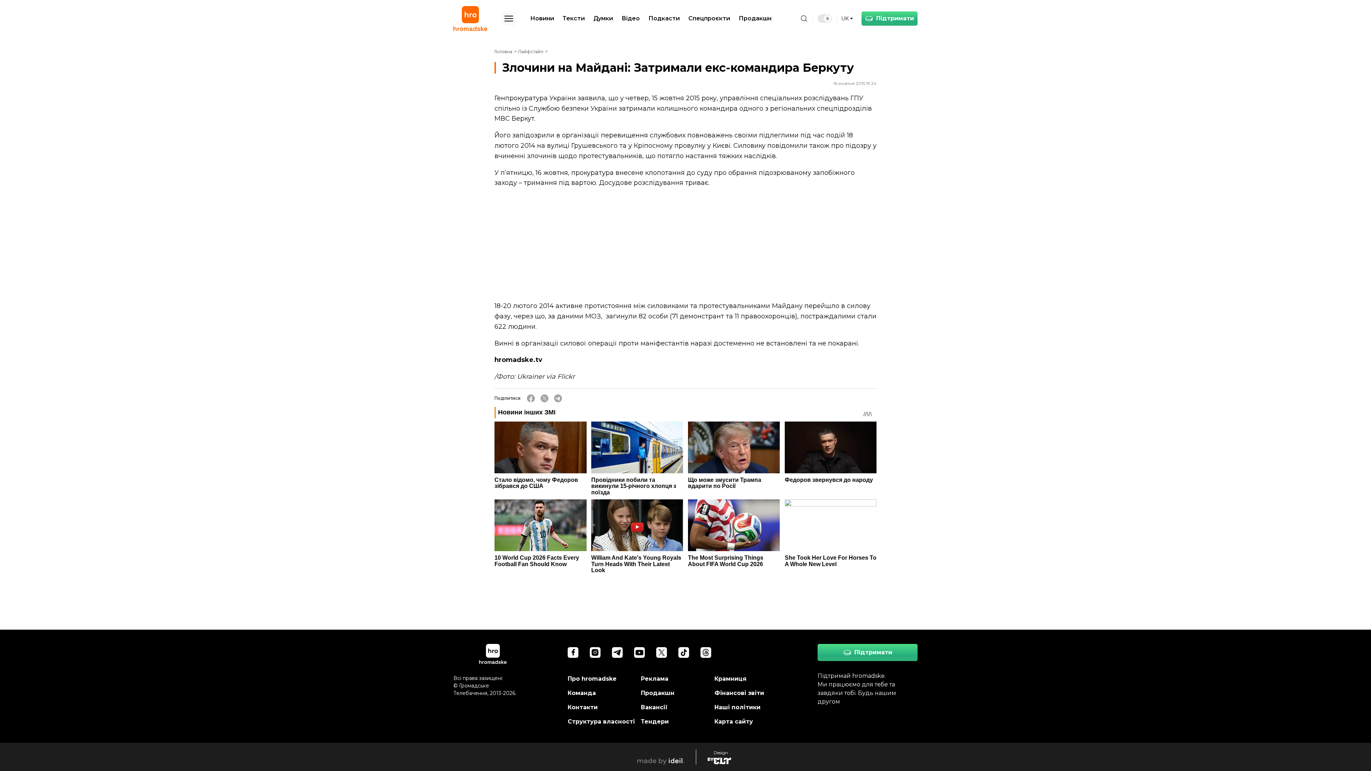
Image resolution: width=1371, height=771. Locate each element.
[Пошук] (804, 18)
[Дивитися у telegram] (617, 652)
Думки (603, 18)
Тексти (574, 18)
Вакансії (654, 707)
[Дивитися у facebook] (573, 652)
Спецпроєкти (709, 18)
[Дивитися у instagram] (595, 652)
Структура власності (601, 721)
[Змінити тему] (825, 18)
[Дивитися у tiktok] (683, 652)
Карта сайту (733, 721)
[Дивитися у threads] (705, 652)
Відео (631, 18)
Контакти (583, 707)
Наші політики (737, 707)
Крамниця (730, 678)
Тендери (655, 721)
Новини (542, 18)
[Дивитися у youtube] (639, 652)
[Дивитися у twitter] (661, 652)
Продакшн (755, 18)
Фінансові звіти (739, 693)
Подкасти (664, 18)
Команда (582, 693)
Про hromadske (592, 678)
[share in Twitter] (544, 398)
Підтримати (895, 18)
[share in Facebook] (531, 398)
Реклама (654, 678)
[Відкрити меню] (509, 18)
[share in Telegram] (558, 398)
